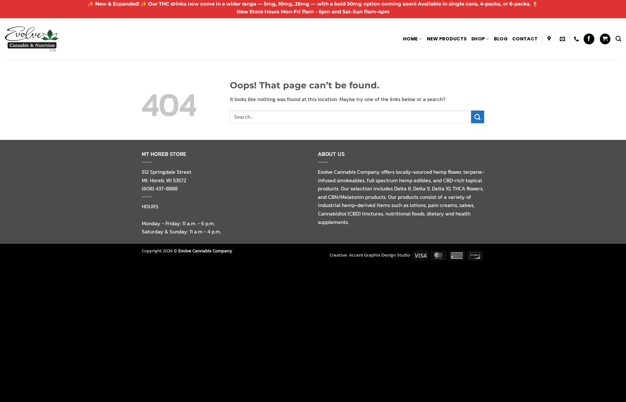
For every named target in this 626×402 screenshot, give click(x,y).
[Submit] (477, 117)
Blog (501, 39)
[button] (605, 39)
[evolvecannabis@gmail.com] (563, 39)
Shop (478, 39)
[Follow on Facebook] (589, 39)
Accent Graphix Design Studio (379, 255)
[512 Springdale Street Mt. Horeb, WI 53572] (549, 39)
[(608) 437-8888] (577, 39)
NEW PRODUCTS (447, 39)
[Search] (618, 39)
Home (410, 39)
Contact (525, 39)
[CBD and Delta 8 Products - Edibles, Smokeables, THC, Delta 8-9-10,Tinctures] (32, 39)
